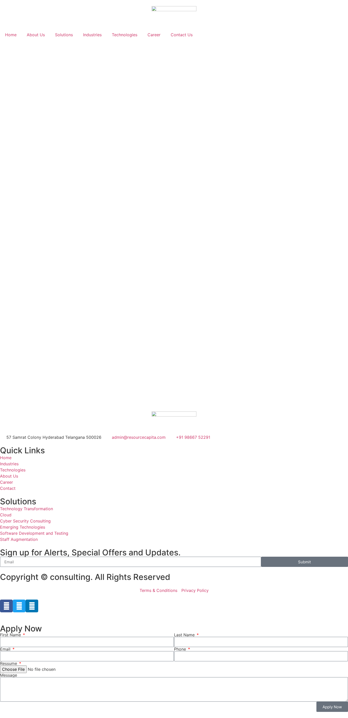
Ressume (9, 663)
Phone (180, 649)
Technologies (124, 34)
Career (154, 34)
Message (8, 675)
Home (11, 34)
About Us (36, 34)
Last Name (185, 635)
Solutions (64, 34)
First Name (11, 635)
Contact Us (182, 34)
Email (6, 649)
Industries (92, 34)
